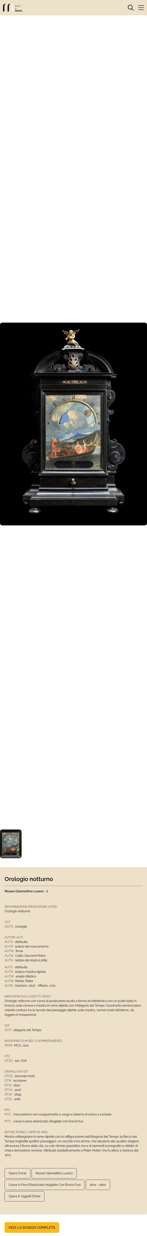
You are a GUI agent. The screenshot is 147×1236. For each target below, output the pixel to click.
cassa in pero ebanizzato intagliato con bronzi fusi (45, 1185)
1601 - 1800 (98, 1185)
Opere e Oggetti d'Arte (24, 1196)
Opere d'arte (17, 1173)
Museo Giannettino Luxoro (54, 1173)
